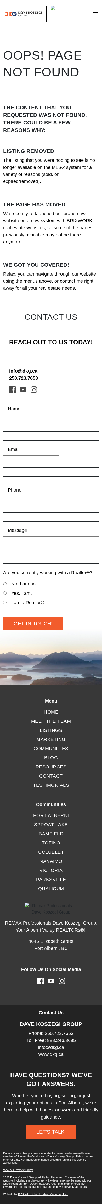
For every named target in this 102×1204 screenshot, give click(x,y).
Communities (51, 748)
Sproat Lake (51, 824)
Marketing (51, 739)
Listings (51, 730)
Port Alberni (51, 815)
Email (14, 449)
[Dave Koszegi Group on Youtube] (23, 389)
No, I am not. (24, 583)
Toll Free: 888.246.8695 (51, 1040)
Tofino (51, 843)
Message (17, 530)
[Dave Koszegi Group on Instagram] (34, 389)
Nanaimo (51, 861)
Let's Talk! (51, 1132)
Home (51, 712)
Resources (51, 766)
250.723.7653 (23, 378)
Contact (51, 776)
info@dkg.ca (23, 371)
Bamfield (51, 833)
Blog (51, 757)
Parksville (51, 879)
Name (14, 409)
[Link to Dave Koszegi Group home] (35, 14)
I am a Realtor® (27, 602)
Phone (14, 490)
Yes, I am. (21, 593)
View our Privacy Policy (18, 1170)
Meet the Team (51, 721)
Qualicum (51, 888)
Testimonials (51, 785)
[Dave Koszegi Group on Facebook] (12, 389)
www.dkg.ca (51, 1054)
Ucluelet (51, 852)
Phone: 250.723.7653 (51, 1033)
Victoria (51, 870)
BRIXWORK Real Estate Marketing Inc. (43, 1194)
